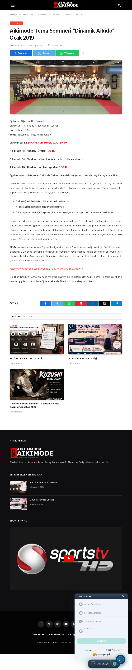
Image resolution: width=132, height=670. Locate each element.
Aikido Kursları (51, 642)
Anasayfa (39, 634)
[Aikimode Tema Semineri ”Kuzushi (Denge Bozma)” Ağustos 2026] (37, 384)
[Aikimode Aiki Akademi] (66, 5)
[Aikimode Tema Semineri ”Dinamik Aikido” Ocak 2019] (66, 87)
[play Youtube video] (69, 558)
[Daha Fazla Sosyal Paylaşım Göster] (83, 53)
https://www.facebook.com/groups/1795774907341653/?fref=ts (46, 268)
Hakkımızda (56, 634)
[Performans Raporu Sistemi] (37, 339)
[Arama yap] (119, 5)
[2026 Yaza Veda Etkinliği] (95, 339)
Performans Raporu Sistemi (26, 358)
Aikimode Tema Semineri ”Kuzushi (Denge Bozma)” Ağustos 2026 (34, 405)
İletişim (73, 634)
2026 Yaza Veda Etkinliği (82, 358)
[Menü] (13, 5)
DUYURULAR (16, 23)
